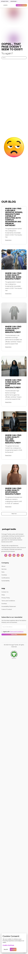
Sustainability (5, 580)
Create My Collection (21, 5)
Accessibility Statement (8, 606)
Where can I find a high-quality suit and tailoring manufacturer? (13, 439)
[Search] (25, 58)
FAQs (3, 595)
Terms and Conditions (8, 600)
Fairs (2, 572)
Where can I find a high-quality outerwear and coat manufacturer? (13, 384)
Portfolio (4, 575)
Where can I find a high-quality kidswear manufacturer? (13, 329)
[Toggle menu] (2, 5)
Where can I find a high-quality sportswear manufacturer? (13, 491)
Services (3, 569)
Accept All (13, 949)
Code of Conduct (6, 609)
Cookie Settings (8, 945)
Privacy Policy (5, 598)
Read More (8, 240)
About (3, 566)
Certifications (5, 578)
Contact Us (4, 592)
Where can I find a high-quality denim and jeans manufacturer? (13, 276)
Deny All (6, 949)
